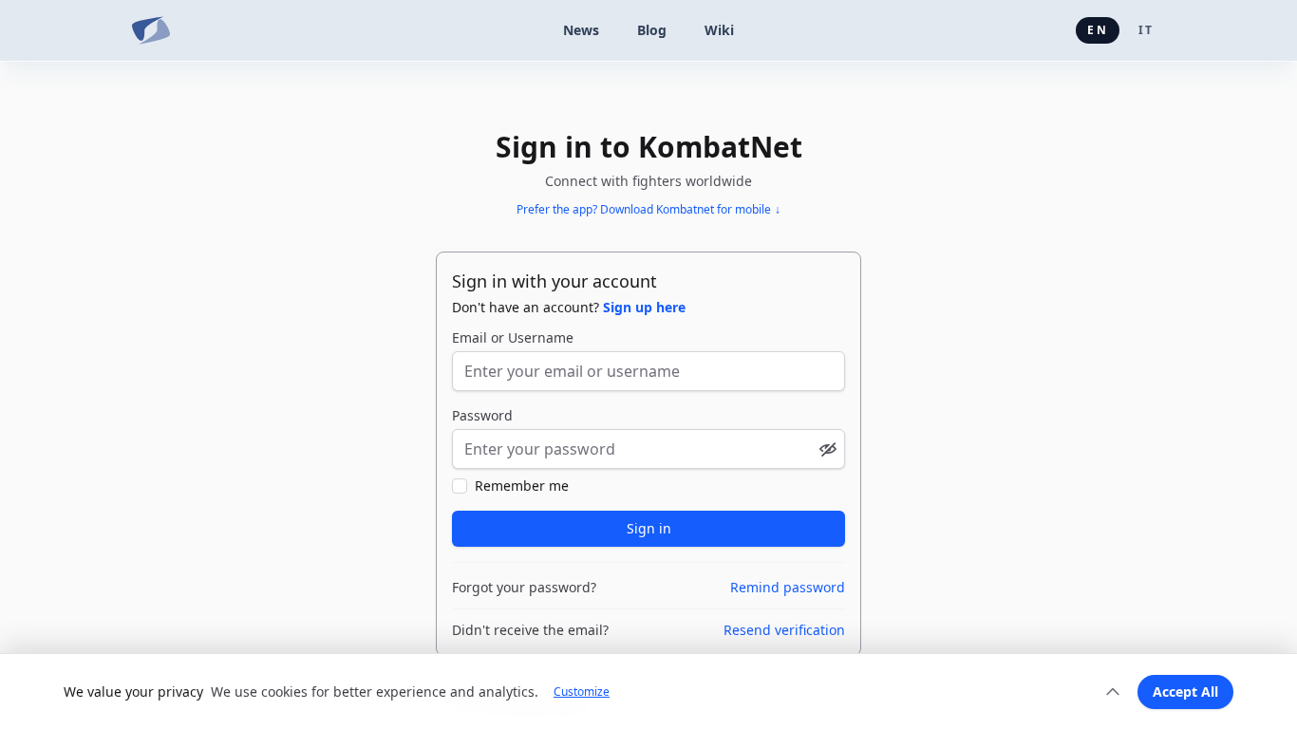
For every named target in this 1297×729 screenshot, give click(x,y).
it (1146, 30)
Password (482, 415)
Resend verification (784, 630)
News (581, 30)
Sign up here (644, 307)
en (1097, 30)
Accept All (1185, 691)
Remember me (522, 486)
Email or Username (512, 337)
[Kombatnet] (151, 30)
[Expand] (1113, 692)
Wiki (719, 30)
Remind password (787, 587)
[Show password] (828, 449)
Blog (652, 30)
